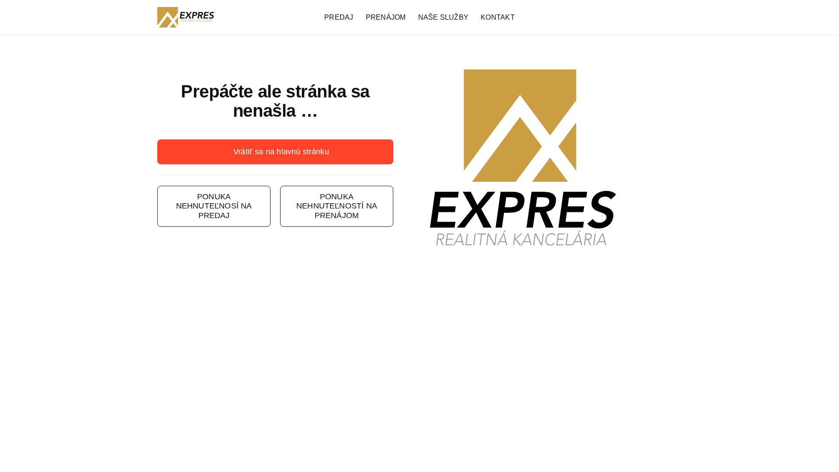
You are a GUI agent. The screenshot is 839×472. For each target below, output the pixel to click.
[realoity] (185, 11)
